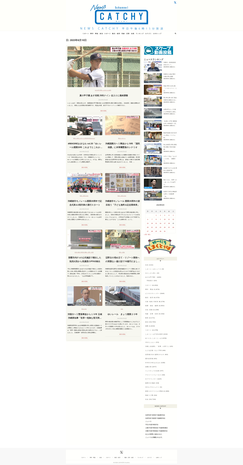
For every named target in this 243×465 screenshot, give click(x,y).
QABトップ (157, 33)
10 (164, 219)
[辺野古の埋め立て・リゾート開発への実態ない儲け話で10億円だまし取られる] (122, 239)
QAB (110, 90)
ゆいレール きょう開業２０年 (123, 314)
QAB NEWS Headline (76, 32)
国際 (147, 326)
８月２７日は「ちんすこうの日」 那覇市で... (170, 158)
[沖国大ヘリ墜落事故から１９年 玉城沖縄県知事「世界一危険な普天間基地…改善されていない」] (84, 296)
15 (156, 223)
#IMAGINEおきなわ (90, 138)
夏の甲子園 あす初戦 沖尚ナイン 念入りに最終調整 (104, 95)
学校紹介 (150, 280)
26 (173, 227)
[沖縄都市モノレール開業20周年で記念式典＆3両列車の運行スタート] (84, 183)
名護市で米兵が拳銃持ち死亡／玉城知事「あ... (170, 194)
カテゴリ (148, 33)
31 (164, 231)
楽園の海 (148, 366)
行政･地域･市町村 (79, 252)
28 (152, 231)
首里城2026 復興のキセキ (154, 354)
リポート (86, 33)
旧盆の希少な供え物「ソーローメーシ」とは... (170, 88)
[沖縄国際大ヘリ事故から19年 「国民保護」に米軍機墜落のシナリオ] (122, 125)
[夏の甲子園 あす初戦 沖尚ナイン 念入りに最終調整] (103, 66)
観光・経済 (116, 33)
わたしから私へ (151, 273)
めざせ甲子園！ (99, 90)
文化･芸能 (149, 309)
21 (152, 227)
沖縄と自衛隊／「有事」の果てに (157, 346)
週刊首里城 (149, 358)
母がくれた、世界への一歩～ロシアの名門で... (170, 182)
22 (156, 227)
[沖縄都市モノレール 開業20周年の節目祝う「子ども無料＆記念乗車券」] (122, 183)
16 (160, 223)
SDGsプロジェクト (152, 387)
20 (147, 227)
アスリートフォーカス (153, 375)
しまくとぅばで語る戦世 (154, 334)
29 (156, 231)
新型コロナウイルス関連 (154, 391)
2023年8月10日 (103, 100)
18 (169, 223)
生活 (147, 265)
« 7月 (145, 234)
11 (169, 219)
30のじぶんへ (150, 342)
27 (147, 231)
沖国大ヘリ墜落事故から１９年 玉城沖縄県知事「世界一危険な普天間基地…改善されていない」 (85, 318)
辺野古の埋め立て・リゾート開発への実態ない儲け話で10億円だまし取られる (122, 261)
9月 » (149, 234)
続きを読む (104, 110)
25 (169, 227)
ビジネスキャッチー (152, 293)
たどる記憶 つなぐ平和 (153, 350)
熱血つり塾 (149, 395)
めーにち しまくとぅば (153, 338)
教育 (147, 318)
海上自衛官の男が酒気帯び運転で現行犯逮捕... (170, 147)
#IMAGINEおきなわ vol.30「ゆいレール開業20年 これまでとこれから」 (85, 147)
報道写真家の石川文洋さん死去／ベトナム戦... (170, 135)
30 (160, 231)
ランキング (140, 33)
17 (164, 223)
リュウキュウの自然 (152, 371)
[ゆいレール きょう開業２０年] (122, 296)
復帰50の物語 (150, 383)
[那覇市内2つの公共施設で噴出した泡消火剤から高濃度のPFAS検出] (84, 239)
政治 (101, 33)
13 (147, 223)
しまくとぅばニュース (153, 269)
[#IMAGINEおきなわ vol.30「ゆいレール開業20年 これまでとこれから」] (84, 125)
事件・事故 (94, 33)
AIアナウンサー (151, 379)
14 (152, 223)
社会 (87, 195)
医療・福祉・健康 (151, 305)
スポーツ (107, 33)
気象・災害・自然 (128, 33)
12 (173, 219)
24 (164, 227)
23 (160, 227)
